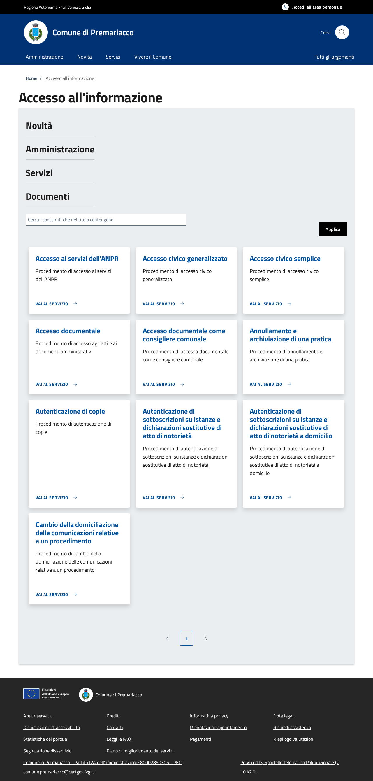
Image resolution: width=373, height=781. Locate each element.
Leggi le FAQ (119, 739)
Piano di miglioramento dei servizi (140, 750)
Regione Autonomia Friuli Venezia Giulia (57, 7)
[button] (312, 7)
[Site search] (342, 32)
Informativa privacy (209, 715)
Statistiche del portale (45, 739)
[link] (58, 304)
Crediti (113, 715)
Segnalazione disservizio (47, 750)
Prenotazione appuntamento (218, 727)
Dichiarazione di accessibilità (51, 727)
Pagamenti (200, 739)
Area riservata (37, 715)
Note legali (284, 715)
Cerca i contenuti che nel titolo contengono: (71, 219)
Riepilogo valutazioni (293, 739)
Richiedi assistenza (292, 727)
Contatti (115, 727)
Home (31, 78)
